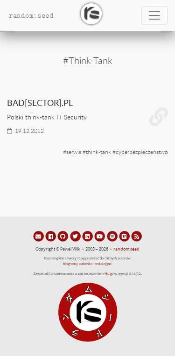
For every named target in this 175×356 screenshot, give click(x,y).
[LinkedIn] (88, 236)
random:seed (126, 249)
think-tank (98, 151)
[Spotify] (112, 236)
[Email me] (39, 236)
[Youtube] (100, 236)
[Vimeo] (125, 236)
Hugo (109, 274)
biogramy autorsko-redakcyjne (87, 264)
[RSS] (136, 236)
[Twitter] (76, 236)
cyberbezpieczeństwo (142, 151)
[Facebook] (51, 236)
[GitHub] (63, 236)
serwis (73, 151)
